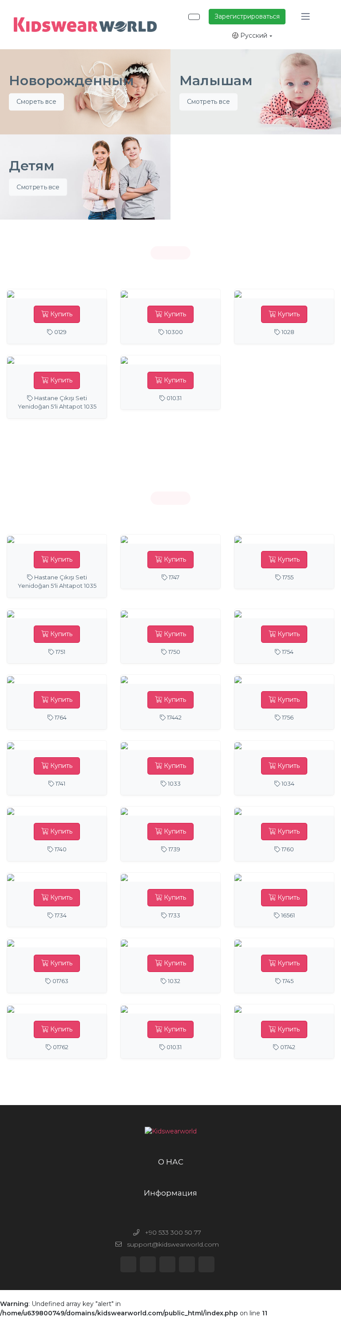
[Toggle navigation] (305, 16)
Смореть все (36, 102)
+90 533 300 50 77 (172, 1232)
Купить (60, 314)
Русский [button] (252, 35)
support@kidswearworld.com (172, 1244)
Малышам (216, 81)
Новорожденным (71, 81)
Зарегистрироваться (247, 16)
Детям (32, 166)
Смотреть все (208, 102)
